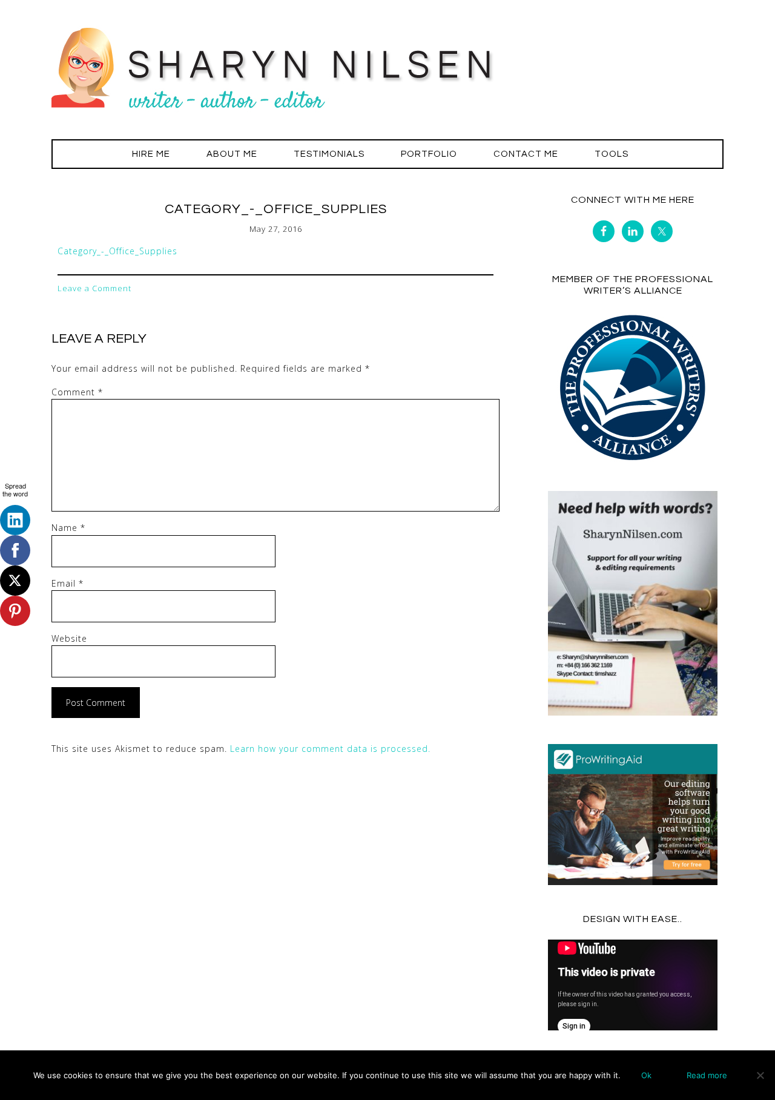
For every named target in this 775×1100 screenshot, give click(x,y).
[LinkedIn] (15, 520)
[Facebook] (15, 550)
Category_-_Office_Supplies (117, 251)
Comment (77, 392)
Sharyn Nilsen (387, 66)
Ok (646, 1075)
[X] (15, 580)
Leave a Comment (94, 288)
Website (69, 638)
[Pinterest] (15, 611)
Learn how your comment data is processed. (330, 748)
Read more (707, 1075)
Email (67, 583)
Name (68, 527)
